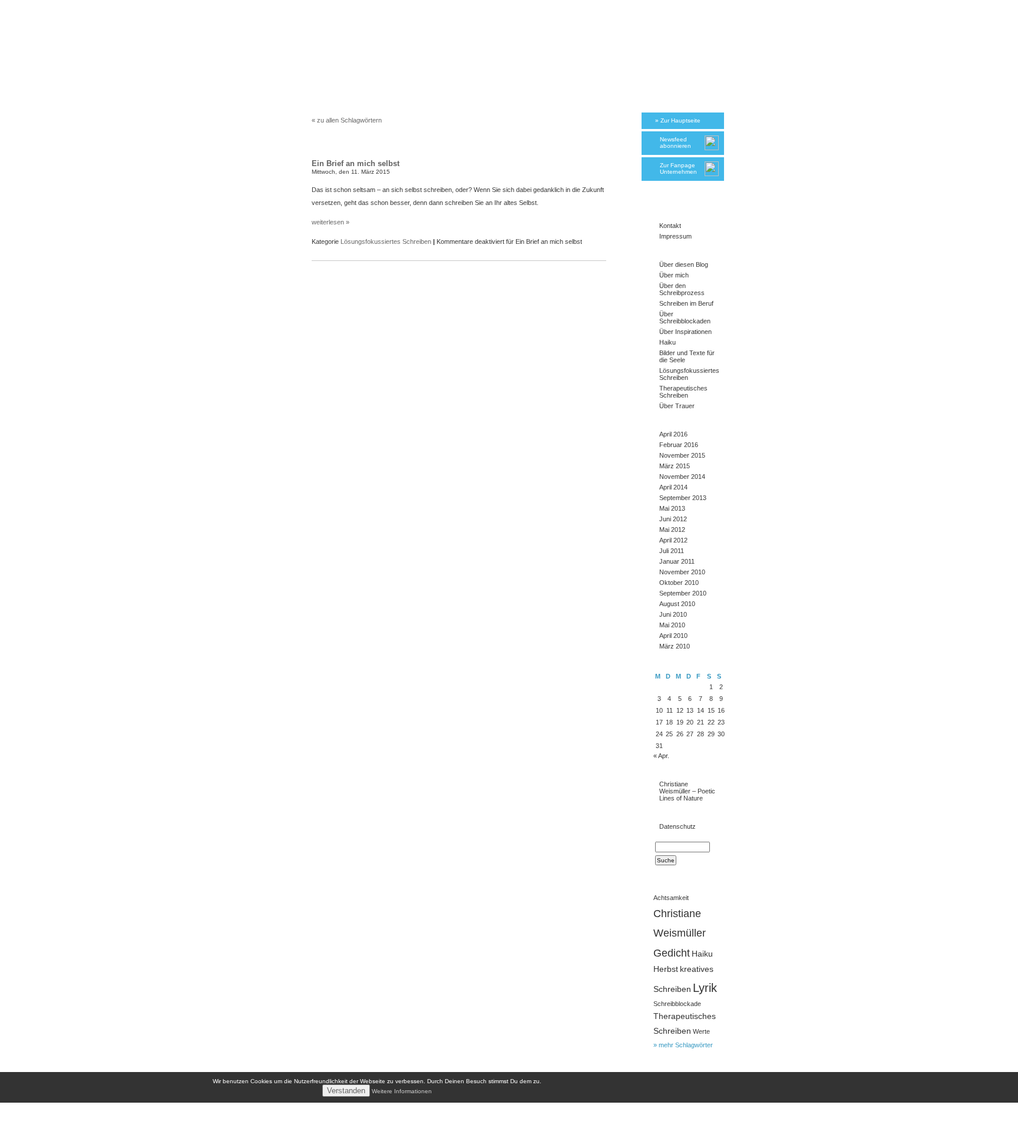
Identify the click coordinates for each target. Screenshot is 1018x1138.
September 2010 (682, 593)
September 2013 (682, 497)
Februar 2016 (678, 444)
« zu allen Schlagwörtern (347, 120)
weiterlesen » (330, 222)
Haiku (667, 342)
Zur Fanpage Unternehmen (678, 168)
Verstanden (346, 1090)
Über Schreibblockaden (684, 317)
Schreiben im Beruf (686, 303)
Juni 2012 (673, 518)
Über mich (674, 275)
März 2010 (674, 646)
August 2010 (677, 603)
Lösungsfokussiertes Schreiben (386, 241)
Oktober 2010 (679, 582)
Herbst (665, 969)
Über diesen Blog (683, 264)
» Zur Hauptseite (677, 120)
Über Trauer (677, 405)
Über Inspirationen (685, 331)
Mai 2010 (672, 624)
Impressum (675, 236)
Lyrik (705, 987)
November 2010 (682, 571)
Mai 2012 (672, 529)
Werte (701, 1031)
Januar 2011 (677, 561)
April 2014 (673, 487)
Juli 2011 (671, 550)
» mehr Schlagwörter (683, 1044)
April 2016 (673, 434)
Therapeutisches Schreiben (683, 392)
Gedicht (671, 953)
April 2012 (673, 540)
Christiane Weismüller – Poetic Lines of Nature (687, 791)
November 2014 (682, 476)
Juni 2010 (673, 614)
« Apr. (661, 755)
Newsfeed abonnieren (675, 142)
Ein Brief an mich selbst (355, 163)
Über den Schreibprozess (682, 289)
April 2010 (673, 635)
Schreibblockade (677, 1003)
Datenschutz (677, 826)
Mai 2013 (672, 508)
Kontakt (670, 225)
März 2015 (674, 465)
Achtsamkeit (671, 897)
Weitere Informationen (402, 1091)
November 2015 (682, 455)
